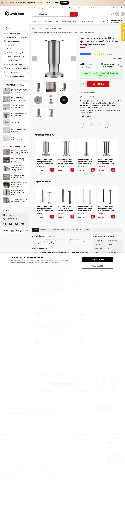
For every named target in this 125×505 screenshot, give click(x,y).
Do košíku (86, 84)
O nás (64, 8)
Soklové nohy (112, 241)
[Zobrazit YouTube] (16, 224)
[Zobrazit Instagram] (10, 224)
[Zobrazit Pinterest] (22, 224)
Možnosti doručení (89, 93)
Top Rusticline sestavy (13, 85)
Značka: (116, 58)
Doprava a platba (75, 8)
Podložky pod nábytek (15, 53)
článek (90, 113)
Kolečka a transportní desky (17, 68)
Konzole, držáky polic (14, 64)
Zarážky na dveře (13, 49)
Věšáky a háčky (12, 61)
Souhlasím (98, 259)
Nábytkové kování (13, 33)
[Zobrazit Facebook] (4, 224)
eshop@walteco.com (13, 215)
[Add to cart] (52, 170)
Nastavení (98, 265)
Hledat (73, 14)
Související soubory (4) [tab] (60, 230)
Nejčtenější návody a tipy (15, 146)
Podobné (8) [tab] (44, 230)
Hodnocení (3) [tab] (76, 230)
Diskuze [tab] (86, 230)
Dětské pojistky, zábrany (16, 76)
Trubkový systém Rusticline (17, 37)
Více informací (56, 263)
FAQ (108, 8)
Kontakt (115, 8)
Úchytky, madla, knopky (15, 57)
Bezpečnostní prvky (14, 72)
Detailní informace (86, 116)
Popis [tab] (36, 230)
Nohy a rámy (11, 45)
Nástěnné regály (13, 41)
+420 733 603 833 (12, 219)
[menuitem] (37, 21)
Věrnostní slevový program (36, 8)
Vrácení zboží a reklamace (94, 8)
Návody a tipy (54, 8)
